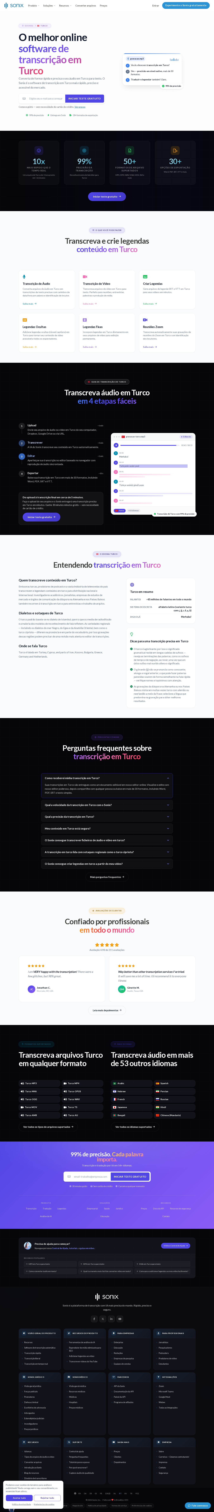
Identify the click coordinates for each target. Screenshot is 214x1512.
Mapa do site (78, 1506)
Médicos (73, 1397)
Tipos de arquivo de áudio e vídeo (39, 1457)
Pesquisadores (165, 1347)
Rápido (137, 1305)
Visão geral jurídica (32, 1386)
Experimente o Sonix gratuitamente (186, 5)
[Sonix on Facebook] (94, 1319)
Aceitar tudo (19, 1498)
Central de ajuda (76, 1451)
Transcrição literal (32, 1358)
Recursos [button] (64, 5)
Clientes (117, 1457)
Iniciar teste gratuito (84, 98)
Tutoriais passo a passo (79, 1462)
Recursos (28, 1342)
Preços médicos (76, 1407)
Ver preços (80, 106)
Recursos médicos (77, 1391)
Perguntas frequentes (78, 1457)
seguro (107, 1309)
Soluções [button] (48, 5)
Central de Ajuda (60, 1248)
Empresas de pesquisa (124, 1358)
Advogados (29, 1413)
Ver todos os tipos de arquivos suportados (46, 1126)
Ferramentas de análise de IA (82, 1342)
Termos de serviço (119, 1506)
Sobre (161, 1451)
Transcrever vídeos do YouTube (83, 1361)
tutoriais (73, 1248)
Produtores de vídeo (168, 1358)
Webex (162, 1402)
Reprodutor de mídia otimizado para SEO (85, 1349)
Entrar (155, 5)
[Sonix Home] (14, 5)
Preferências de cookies (142, 1506)
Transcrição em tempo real (36, 1364)
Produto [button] (32, 5)
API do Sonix (119, 1386)
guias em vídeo (87, 1248)
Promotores (29, 1397)
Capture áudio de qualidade (81, 1473)
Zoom (161, 1386)
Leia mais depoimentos (105, 1010)
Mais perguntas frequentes (105, 877)
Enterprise (118, 1342)
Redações (118, 1353)
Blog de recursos (31, 1473)
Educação (118, 1347)
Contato (162, 1467)
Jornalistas (163, 1342)
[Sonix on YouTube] (120, 1319)
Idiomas (28, 1451)
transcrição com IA (98, 1305)
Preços (103, 5)
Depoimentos (120, 1462)
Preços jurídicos (31, 1429)
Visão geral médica (77, 1386)
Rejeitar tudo (47, 1498)
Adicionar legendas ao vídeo (81, 1356)
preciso (146, 1305)
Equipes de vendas (122, 1364)
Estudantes (164, 1364)
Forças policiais (31, 1391)
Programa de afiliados (123, 1402)
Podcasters (164, 1353)
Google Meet (164, 1397)
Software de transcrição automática (39, 1347)
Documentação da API (124, 1391)
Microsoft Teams (166, 1391)
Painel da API (119, 1397)
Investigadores (31, 1424)
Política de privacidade (97, 1506)
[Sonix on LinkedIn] (111, 1319)
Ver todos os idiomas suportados (133, 1126)
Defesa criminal (31, 1402)
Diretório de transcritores (35, 1478)
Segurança (163, 1473)
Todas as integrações (168, 1407)
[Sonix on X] (102, 1319)
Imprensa (163, 1462)
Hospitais (73, 1402)
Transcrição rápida (32, 1353)
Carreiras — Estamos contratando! (174, 1457)
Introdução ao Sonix (33, 1467)
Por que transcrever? (78, 1467)
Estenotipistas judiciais (34, 1418)
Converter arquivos (85, 5)
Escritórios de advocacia (35, 1407)
